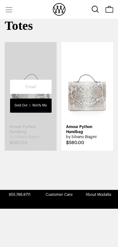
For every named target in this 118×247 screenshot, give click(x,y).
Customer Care (59, 194)
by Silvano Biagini (81, 137)
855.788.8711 (20, 194)
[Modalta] (59, 9)
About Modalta (98, 194)
